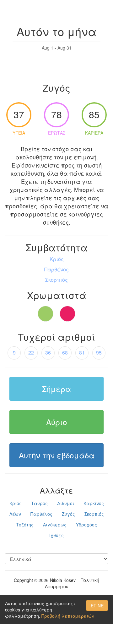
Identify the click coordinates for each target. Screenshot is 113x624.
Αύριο (56, 421)
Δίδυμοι (65, 503)
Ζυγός (68, 514)
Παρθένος (41, 514)
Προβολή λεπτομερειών (67, 616)
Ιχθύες (56, 535)
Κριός (15, 503)
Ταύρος (39, 503)
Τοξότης (25, 524)
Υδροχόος (86, 524)
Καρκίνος (93, 503)
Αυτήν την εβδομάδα (56, 455)
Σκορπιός (94, 514)
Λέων (15, 514)
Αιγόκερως (55, 524)
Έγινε (97, 605)
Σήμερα (56, 388)
